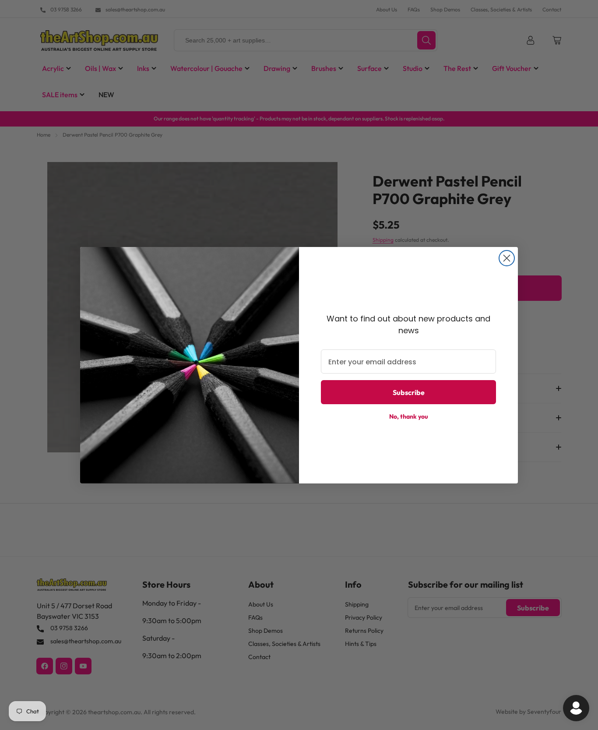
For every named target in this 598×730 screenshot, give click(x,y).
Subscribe (409, 392)
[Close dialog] (506, 258)
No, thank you (408, 416)
